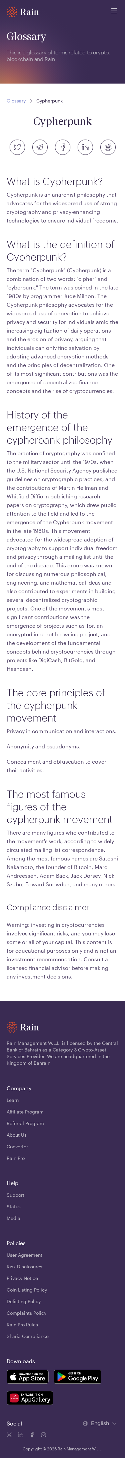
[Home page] (23, 12)
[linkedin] (85, 147)
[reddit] (108, 147)
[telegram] (40, 147)
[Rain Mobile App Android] (77, 1378)
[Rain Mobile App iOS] (28, 1378)
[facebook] (63, 147)
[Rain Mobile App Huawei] (30, 1399)
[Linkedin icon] (20, 1435)
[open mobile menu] (114, 12)
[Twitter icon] (9, 1435)
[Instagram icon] (42, 1435)
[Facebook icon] (31, 1435)
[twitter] (17, 147)
